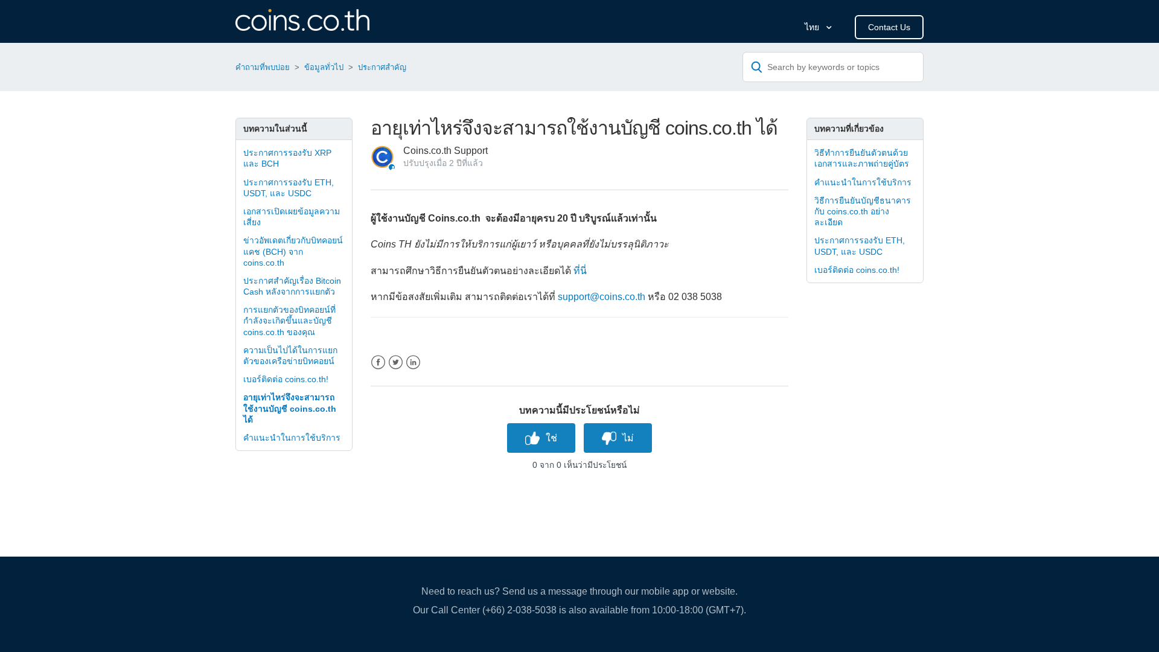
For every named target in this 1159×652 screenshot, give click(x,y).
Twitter (395, 362)
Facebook (378, 362)
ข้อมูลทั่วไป (323, 67)
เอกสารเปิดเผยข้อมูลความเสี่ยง (291, 216)
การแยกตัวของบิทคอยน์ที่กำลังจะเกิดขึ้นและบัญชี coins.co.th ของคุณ (289, 320)
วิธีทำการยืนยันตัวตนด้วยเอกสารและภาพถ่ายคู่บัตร (861, 158)
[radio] (541, 438)
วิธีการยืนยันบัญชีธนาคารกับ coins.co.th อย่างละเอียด (862, 211)
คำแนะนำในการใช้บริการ (291, 438)
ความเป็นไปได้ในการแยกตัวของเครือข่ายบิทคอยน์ (290, 355)
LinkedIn (413, 362)
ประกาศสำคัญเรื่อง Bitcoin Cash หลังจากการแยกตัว (292, 286)
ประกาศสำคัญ (382, 67)
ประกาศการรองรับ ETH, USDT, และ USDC (288, 187)
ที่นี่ (580, 271)
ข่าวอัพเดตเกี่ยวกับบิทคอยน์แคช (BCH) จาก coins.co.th (293, 251)
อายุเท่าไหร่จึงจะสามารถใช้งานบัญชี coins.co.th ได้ (289, 408)
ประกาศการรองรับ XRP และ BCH (287, 158)
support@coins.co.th (601, 297)
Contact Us (889, 27)
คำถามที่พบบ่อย (262, 67)
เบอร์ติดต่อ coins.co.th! (285, 379)
